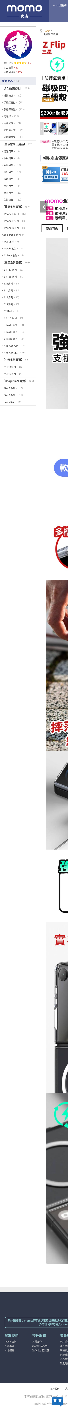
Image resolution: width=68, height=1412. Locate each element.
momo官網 (10, 1341)
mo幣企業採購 (40, 1345)
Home (47, 30)
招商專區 (9, 1345)
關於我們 (54, 1388)
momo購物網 (60, 5)
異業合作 (37, 1341)
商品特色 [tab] (52, 228)
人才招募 (9, 1350)
